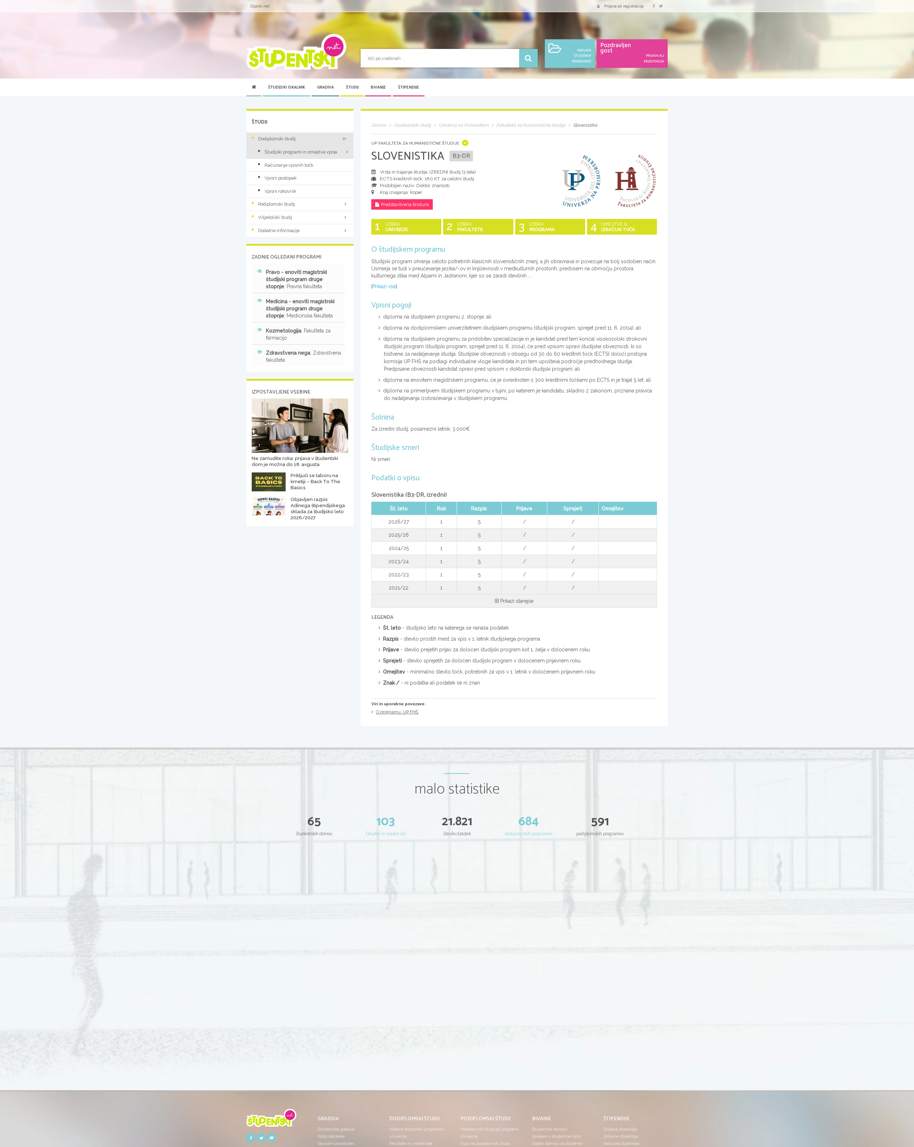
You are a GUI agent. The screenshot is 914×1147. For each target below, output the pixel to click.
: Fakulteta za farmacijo (298, 334)
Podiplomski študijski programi (490, 1129)
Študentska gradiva (336, 1129)
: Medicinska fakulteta (300, 309)
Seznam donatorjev (336, 1143)
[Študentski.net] (296, 52)
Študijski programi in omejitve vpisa (301, 152)
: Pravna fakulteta (296, 279)
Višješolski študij (275, 217)
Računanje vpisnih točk (289, 165)
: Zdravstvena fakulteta (303, 356)
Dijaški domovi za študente (557, 1143)
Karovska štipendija (621, 1143)
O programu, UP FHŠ (397, 712)
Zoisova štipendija (620, 1129)
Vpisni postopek (281, 178)
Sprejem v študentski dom (556, 1136)
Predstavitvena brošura (405, 204)
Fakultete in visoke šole (410, 1143)
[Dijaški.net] (271, 1120)
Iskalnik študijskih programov (416, 1129)
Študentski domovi (549, 1129)
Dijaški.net (260, 6)
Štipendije (408, 87)
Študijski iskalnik (286, 87)
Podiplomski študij (276, 204)
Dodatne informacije (279, 230)
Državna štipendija (620, 1136)
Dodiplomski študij (277, 138)
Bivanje (378, 87)
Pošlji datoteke (331, 1136)
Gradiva (325, 87)
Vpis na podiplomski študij (486, 1143)
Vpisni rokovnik (280, 191)
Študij (352, 87)
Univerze (397, 1136)
